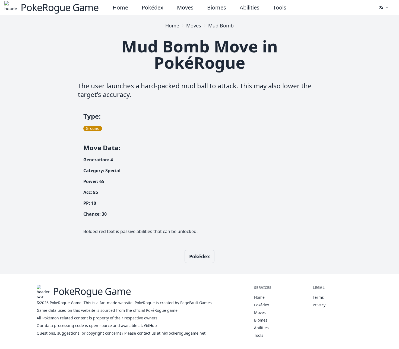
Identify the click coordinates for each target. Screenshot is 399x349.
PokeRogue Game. (66, 302)
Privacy (319, 304)
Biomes (216, 7)
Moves (185, 7)
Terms (318, 297)
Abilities (249, 7)
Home (120, 7)
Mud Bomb (221, 25)
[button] (383, 7)
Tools (279, 7)
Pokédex (152, 7)
